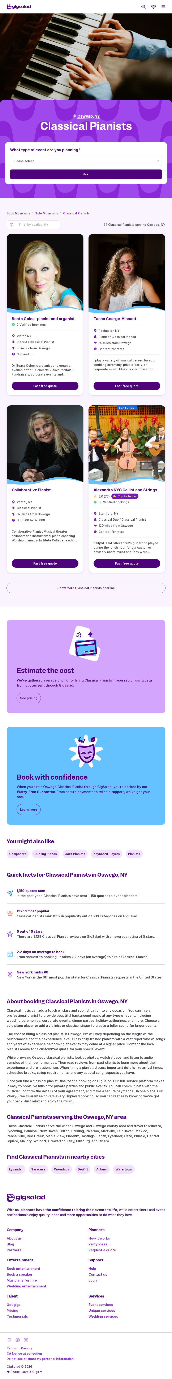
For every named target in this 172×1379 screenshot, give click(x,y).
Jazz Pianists (75, 854)
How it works (99, 1238)
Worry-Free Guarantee (36, 792)
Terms (11, 1348)
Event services (101, 1305)
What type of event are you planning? (45, 150)
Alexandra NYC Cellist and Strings (125, 490)
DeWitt (83, 1169)
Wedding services (103, 1316)
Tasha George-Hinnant (115, 319)
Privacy (26, 1348)
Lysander (16, 1169)
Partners (14, 1250)
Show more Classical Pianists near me (86, 588)
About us (14, 1238)
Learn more (28, 809)
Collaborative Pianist (31, 490)
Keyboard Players (107, 854)
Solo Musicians (46, 213)
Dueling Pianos (46, 854)
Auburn (101, 1169)
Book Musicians (18, 213)
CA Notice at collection (24, 1353)
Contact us (98, 1274)
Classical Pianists (76, 213)
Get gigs (14, 1305)
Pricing (12, 1310)
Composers (17, 854)
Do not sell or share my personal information (40, 1359)
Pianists (134, 854)
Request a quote (102, 1250)
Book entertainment (23, 1268)
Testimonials (17, 1316)
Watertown (124, 1169)
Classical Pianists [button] (86, 126)
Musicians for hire (22, 1280)
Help (92, 1268)
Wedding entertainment (26, 1286)
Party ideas (98, 1244)
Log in (93, 1280)
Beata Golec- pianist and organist (43, 319)
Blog (10, 1244)
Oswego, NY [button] (88, 116)
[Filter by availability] (38, 224)
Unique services (102, 1310)
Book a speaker (20, 1274)
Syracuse (38, 1169)
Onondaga (61, 1169)
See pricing (28, 698)
